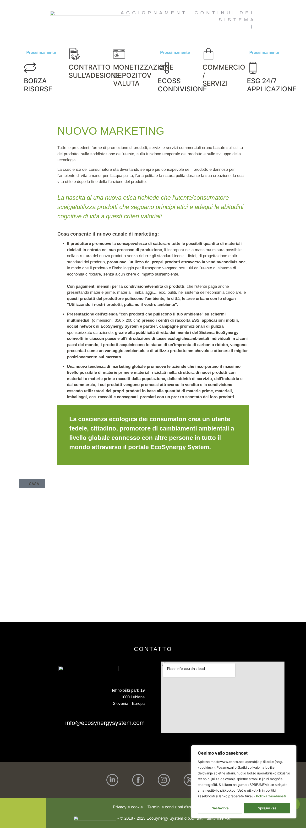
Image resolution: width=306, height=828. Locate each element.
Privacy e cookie (128, 807)
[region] (243, 781)
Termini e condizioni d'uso (170, 807)
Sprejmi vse (267, 808)
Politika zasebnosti (271, 796)
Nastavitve (220, 808)
